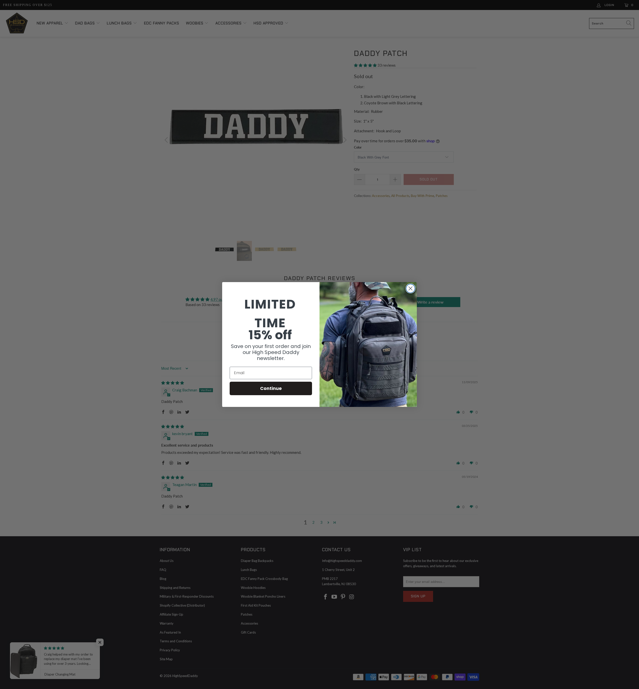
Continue (271, 388)
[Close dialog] (410, 288)
